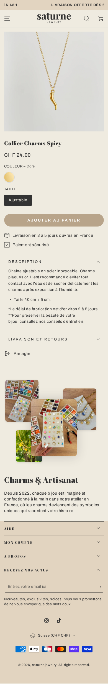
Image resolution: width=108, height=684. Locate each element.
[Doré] (9, 177)
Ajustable (18, 200)
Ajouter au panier (54, 220)
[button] (86, 18)
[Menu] (7, 18)
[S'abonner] (100, 587)
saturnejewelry (44, 665)
